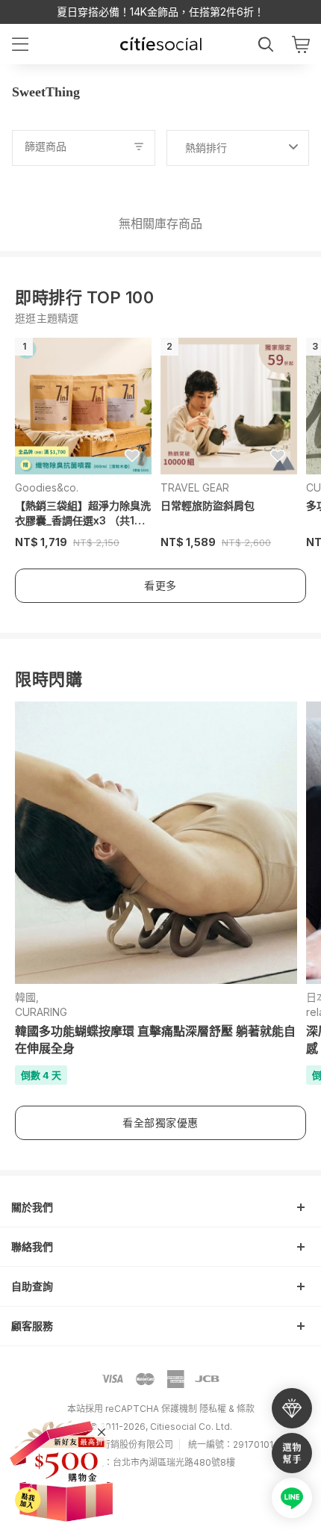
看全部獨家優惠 (160, 1122)
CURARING (41, 1012)
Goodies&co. (46, 487)
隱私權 (212, 1408)
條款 (246, 1408)
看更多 (160, 585)
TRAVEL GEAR (194, 487)
